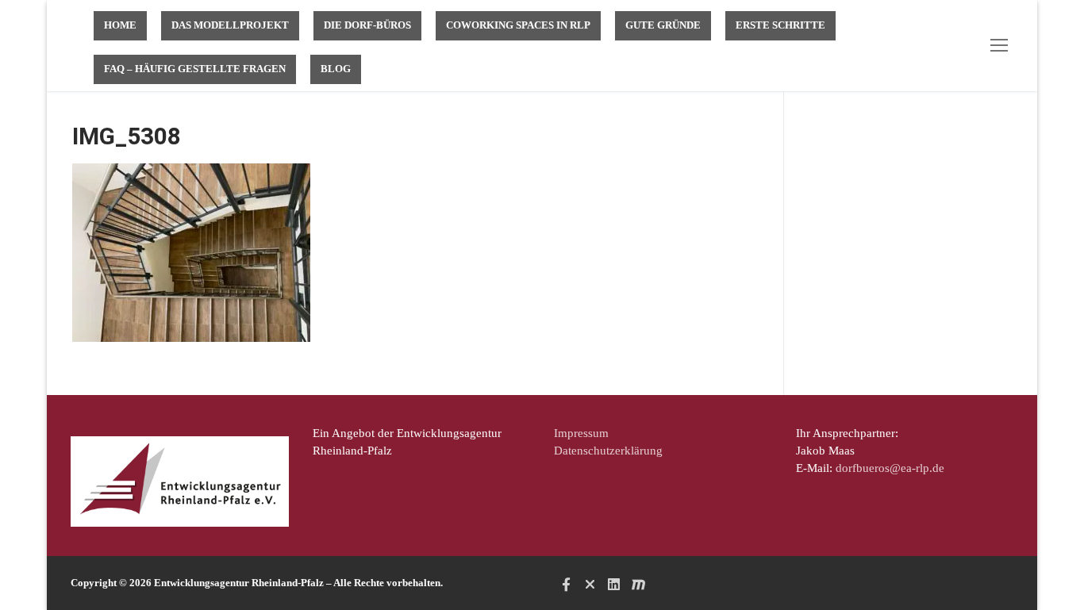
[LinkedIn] (614, 584)
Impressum (581, 433)
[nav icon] (1002, 45)
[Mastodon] (638, 584)
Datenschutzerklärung (608, 450)
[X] (590, 584)
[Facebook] (566, 584)
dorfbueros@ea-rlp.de (890, 468)
